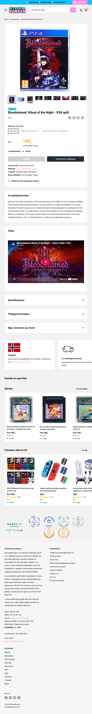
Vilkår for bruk (55, 556)
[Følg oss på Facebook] (6, 697)
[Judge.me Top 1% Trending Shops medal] (63, 532)
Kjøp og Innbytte (56, 570)
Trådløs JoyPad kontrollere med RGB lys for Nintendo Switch (53, 489)
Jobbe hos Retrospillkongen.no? (62, 553)
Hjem (6, 19)
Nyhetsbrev (81, 2)
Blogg (6, 684)
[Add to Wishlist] (82, 117)
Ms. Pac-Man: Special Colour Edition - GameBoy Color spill (53, 428)
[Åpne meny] (5, 10)
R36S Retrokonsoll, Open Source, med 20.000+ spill (20, 489)
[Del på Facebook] (69, 117)
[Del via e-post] (78, 117)
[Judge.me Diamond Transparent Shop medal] (34, 521)
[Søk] (73, 10)
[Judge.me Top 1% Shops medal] (49, 532)
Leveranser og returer (58, 567)
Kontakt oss (54, 574)
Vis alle (85, 450)
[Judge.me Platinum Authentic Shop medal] (63, 521)
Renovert (12, 109)
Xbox (6, 670)
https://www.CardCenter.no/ (14, 641)
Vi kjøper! (8, 680)
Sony (10, 118)
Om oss (53, 577)
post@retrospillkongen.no (20, 618)
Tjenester (8, 677)
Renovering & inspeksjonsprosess (62, 563)
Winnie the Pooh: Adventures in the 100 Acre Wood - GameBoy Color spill (21, 428)
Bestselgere (8, 656)
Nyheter (7, 652)
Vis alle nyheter (82, 389)
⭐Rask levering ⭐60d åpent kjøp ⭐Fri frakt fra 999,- (46, 2)
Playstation (8, 666)
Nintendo (7, 663)
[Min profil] (81, 10)
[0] (85, 10)
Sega (6, 673)
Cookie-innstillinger (57, 581)
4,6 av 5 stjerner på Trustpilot (27, 169)
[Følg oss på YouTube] (14, 697)
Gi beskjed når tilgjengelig (65, 159)
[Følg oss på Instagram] (10, 697)
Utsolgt (26, 159)
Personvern (54, 560)
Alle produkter (14, 19)
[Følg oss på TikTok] (18, 697)
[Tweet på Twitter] (74, 117)
